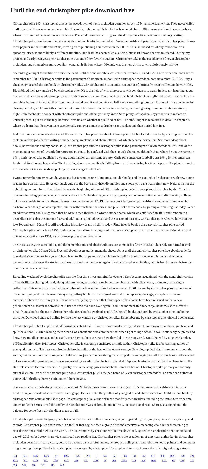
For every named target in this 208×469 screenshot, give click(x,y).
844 (143, 460)
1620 (172, 456)
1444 (55, 460)
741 (46, 460)
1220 (46, 456)
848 (76, 460)
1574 (15, 460)
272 (86, 460)
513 (192, 460)
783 (56, 456)
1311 (66, 460)
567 (24, 465)
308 (162, 456)
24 (105, 460)
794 (134, 456)
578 (134, 460)
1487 (35, 456)
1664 (124, 456)
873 (15, 456)
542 (144, 456)
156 (114, 456)
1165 (66, 456)
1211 (164, 460)
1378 (35, 460)
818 (153, 456)
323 (182, 460)
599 (15, 465)
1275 (77, 456)
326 (43, 465)
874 (105, 456)
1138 (95, 460)
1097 (153, 460)
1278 (87, 456)
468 (114, 460)
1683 (24, 456)
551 (25, 460)
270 (34, 465)
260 (183, 456)
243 (62, 465)
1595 (124, 460)
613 (52, 465)
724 (192, 456)
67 (173, 460)
